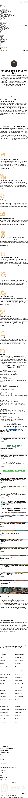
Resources (2, 33)
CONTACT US (3, 50)
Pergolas (2, 20)
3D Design (2, 40)
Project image (3, 31)
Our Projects (3, 23)
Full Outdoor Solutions (5, 14)
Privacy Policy (3, 795)
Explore (2, 433)
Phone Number (4, 777)
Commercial (3, 26)
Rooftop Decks (3, 9)
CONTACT (14, 96)
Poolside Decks (4, 17)
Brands (1, 36)
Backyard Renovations (5, 11)
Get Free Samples (23, 25)
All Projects (3, 29)
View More (13, 423)
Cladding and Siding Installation (7, 15)
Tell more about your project (6, 779)
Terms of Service (12, 795)
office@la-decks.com (16, 794)
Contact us (2, 46)
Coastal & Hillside (4, 28)
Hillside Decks (3, 18)
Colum (1, 5)
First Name (3, 770)
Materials (2, 35)
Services (2, 4)
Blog (1, 37)
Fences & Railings (4, 12)
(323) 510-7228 (5, 794)
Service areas (3, 39)
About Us (2, 44)
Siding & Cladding (4, 27)
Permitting (2, 41)
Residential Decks (4, 7)
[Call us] (0, 48)
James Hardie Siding (5, 16)
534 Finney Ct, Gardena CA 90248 (8, 592)
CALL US (25, 50)
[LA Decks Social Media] (22, 794)
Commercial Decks (4, 8)
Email (1, 775)
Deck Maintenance (4, 10)
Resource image (4, 43)
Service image (3, 22)
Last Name (3, 772)
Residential (3, 25)
